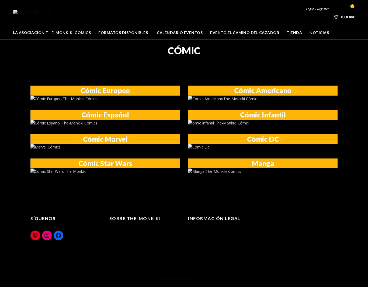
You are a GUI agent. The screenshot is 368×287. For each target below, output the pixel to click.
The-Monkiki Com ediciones (133, 246)
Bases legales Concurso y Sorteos (218, 254)
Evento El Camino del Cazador (244, 32)
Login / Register (317, 8)
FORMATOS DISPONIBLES (123, 32)
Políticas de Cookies (205, 238)
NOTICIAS (319, 32)
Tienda (294, 32)
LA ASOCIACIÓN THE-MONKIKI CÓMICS (52, 32)
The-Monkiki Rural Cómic (131, 238)
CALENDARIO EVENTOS (180, 32)
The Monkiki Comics (174, 278)
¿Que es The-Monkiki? (128, 231)
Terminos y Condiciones (209, 231)
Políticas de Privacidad (207, 246)
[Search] (337, 9)
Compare (352, 6)
